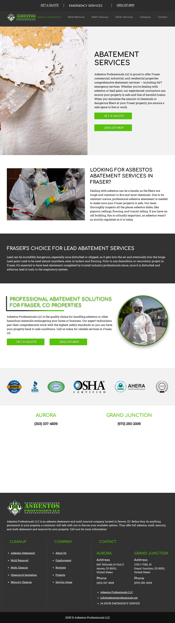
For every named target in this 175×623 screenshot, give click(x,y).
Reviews (61, 567)
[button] (88, 5)
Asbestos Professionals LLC (116, 592)
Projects (60, 575)
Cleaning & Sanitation (24, 575)
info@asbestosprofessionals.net (119, 597)
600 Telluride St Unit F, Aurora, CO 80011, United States (110, 568)
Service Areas (64, 582)
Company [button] (145, 17)
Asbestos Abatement (49, 17)
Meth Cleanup (100, 17)
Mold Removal (76, 17)
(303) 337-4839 (46, 423)
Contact (162, 17)
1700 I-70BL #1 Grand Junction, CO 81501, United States (149, 568)
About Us (61, 553)
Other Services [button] (124, 17)
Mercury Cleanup (21, 582)
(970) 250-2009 (129, 423)
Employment (63, 560)
